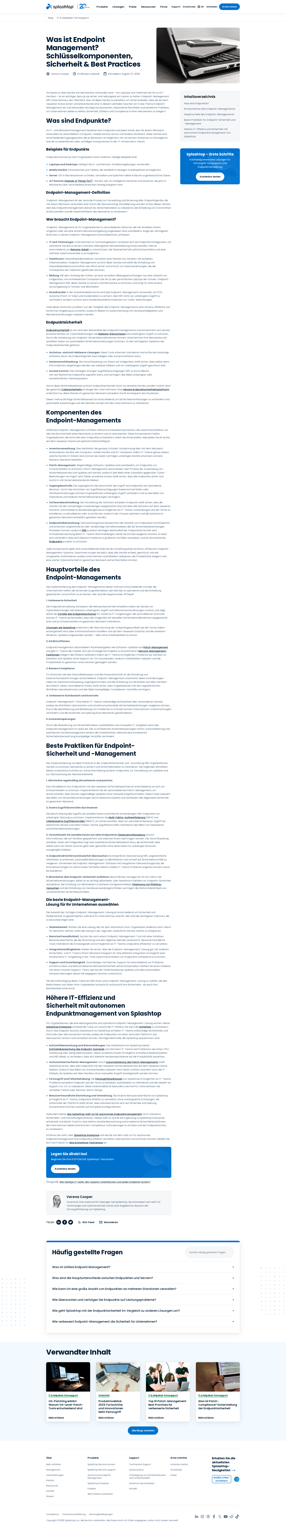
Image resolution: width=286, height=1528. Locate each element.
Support (176, 6)
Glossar (50, 1496)
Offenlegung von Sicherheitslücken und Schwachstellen (147, 1477)
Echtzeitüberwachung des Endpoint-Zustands (76, 1049)
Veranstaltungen (55, 1475)
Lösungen (118, 7)
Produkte (102, 7)
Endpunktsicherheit (57, 330)
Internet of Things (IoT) (78, 181)
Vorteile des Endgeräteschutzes (77, 614)
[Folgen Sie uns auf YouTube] (225, 1516)
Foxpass (92, 1488)
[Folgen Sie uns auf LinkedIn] (196, 1516)
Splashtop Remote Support (102, 1469)
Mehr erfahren (56, 1417)
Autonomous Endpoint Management (99, 1477)
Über (49, 1458)
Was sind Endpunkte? (196, 103)
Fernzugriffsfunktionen (108, 1079)
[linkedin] (58, 1222)
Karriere (50, 1480)
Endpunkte (55, 541)
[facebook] (64, 1222)
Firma (163, 7)
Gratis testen (229, 6)
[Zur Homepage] (60, 6)
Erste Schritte (179, 1458)
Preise (132, 7)
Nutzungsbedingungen (101, 1514)
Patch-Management (155, 647)
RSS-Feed (88, 1222)
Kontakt (50, 1490)
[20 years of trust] (82, 6)
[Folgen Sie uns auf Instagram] (202, 1516)
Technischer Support (140, 1464)
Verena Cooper (60, 74)
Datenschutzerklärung (74, 1514)
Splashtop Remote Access (101, 1464)
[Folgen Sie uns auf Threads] (208, 1516)
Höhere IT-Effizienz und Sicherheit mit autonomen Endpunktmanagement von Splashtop (207, 132)
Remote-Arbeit (80, 249)
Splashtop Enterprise (98, 1483)
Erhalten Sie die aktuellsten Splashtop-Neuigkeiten (223, 1464)
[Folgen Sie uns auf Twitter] (219, 1516)
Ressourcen (148, 7)
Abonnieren (111, 1222)
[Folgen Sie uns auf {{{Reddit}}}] (231, 1516)
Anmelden (211, 6)
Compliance (52, 1514)
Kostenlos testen (210, 176)
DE (202, 6)
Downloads (189, 6)
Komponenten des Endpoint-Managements (210, 109)
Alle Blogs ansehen (143, 1430)
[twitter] (70, 1222)
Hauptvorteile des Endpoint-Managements (209, 114)
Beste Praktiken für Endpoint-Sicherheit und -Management (209, 121)
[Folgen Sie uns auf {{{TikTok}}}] (237, 1516)
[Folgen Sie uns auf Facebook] (214, 1516)
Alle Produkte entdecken (100, 1493)
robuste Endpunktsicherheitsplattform (146, 389)
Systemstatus (136, 1469)
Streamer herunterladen (141, 1483)
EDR (84, 530)
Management (53, 1469)
